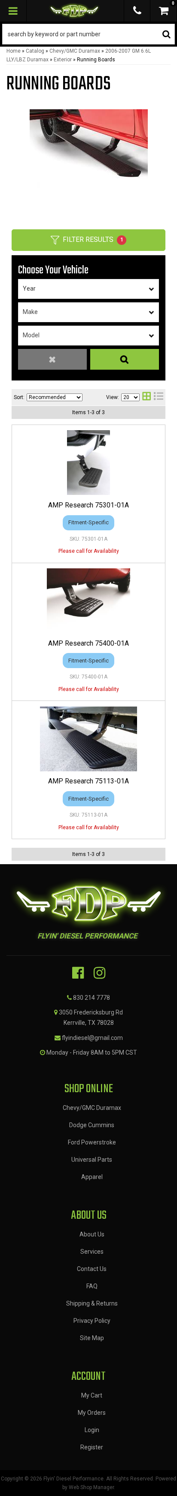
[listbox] (88, 289)
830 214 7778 (91, 997)
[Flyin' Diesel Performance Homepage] (74, 11)
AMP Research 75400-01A (88, 643)
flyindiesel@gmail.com (92, 1037)
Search (124, 359)
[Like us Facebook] (78, 973)
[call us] (137, 11)
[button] (88, 34)
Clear (52, 359)
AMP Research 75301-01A (88, 505)
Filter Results (93, 239)
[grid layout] (146, 397)
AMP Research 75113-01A (88, 781)
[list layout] (158, 397)
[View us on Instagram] (99, 973)
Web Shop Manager (91, 1487)
